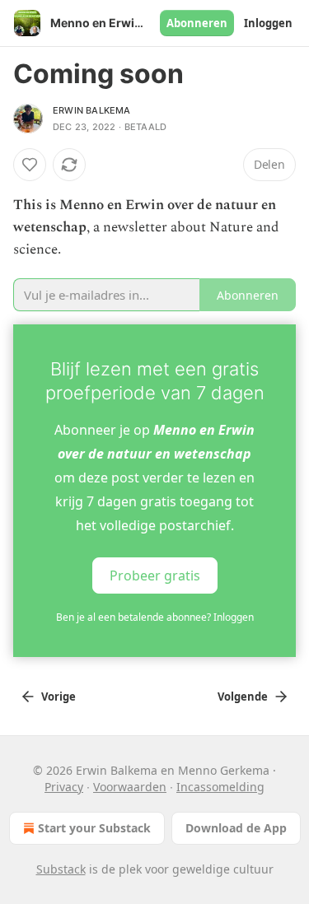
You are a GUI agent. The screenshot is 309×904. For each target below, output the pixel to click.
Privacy (63, 786)
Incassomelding (220, 786)
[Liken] (29, 164)
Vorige (58, 696)
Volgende (243, 696)
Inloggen (268, 23)
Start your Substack (94, 828)
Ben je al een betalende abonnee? (155, 617)
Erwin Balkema (92, 110)
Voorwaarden (129, 786)
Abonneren (196, 23)
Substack (61, 869)
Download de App (236, 828)
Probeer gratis (155, 575)
